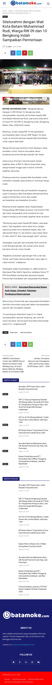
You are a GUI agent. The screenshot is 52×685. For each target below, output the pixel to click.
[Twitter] (18, 52)
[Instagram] (32, 662)
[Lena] (4, 46)
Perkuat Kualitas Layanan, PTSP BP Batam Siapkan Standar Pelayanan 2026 (33, 589)
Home (5, 11)
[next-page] (8, 471)
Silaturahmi (14, 332)
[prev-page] (4, 471)
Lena (9, 46)
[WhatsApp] (30, 52)
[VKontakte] (38, 662)
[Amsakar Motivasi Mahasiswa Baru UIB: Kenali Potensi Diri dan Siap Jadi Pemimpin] (10, 447)
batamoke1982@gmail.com (23, 644)
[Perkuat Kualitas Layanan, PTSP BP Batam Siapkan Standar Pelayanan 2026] (10, 590)
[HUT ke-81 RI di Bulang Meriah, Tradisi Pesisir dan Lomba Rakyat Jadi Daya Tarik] (10, 421)
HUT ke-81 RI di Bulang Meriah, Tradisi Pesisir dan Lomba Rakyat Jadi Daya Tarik (34, 419)
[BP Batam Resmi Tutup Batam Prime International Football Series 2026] (10, 434)
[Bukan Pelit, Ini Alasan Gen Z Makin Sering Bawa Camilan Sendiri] (10, 548)
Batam (11, 11)
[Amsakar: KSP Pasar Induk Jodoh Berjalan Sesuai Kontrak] (10, 390)
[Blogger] (13, 662)
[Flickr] (25, 662)
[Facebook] (13, 52)
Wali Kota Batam (26, 332)
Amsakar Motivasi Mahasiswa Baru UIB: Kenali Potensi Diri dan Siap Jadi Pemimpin (33, 445)
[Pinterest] (24, 52)
